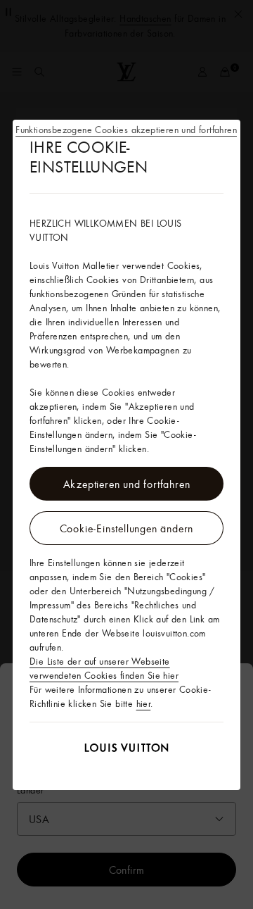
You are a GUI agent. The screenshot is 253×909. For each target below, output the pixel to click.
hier (143, 703)
